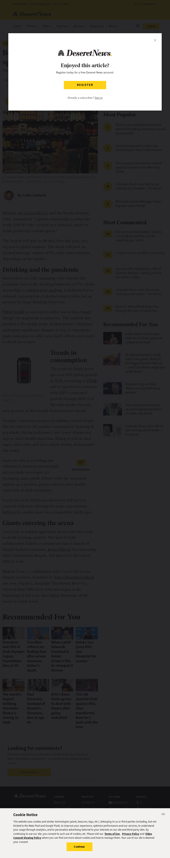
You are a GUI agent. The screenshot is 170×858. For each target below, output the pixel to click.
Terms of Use (112, 834)
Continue (79, 846)
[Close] (163, 814)
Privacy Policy (130, 834)
